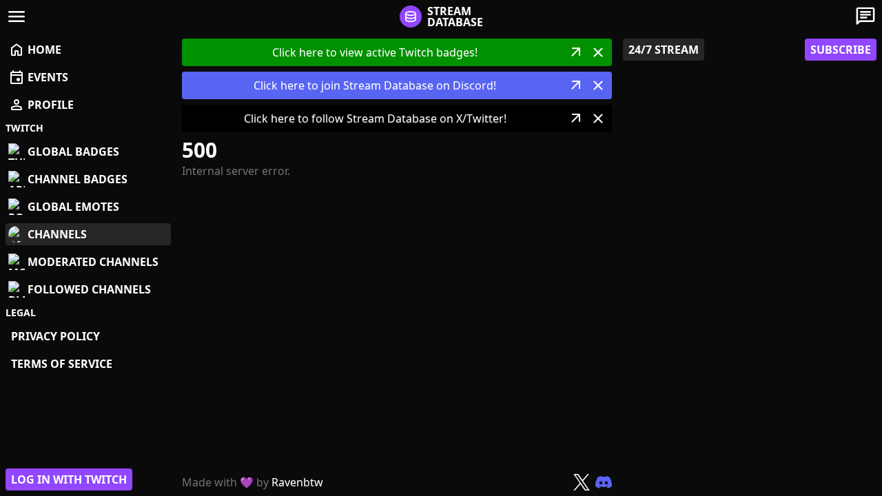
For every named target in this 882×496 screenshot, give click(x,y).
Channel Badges (77, 179)
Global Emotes (73, 206)
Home (34, 49)
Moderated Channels (93, 261)
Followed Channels (89, 289)
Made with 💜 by (252, 482)
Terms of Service (61, 363)
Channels (57, 234)
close (598, 52)
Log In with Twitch (69, 479)
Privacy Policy (55, 336)
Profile (41, 104)
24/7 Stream (663, 49)
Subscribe (840, 49)
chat (865, 17)
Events (38, 77)
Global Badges (73, 151)
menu (17, 17)
